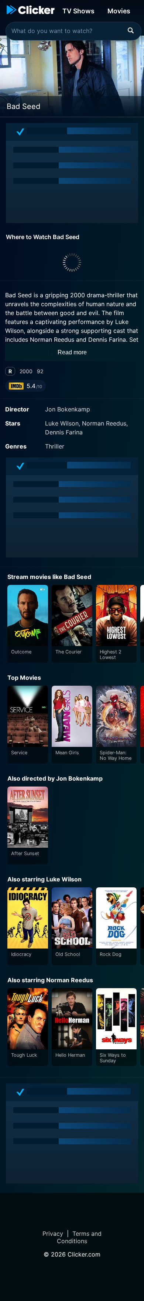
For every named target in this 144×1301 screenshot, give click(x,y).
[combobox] (73, 31)
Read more (72, 352)
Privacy (52, 1233)
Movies (118, 11)
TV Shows (78, 11)
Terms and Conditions (79, 1237)
